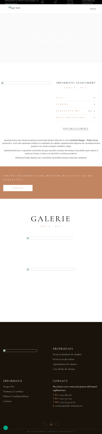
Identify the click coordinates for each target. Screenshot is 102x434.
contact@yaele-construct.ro (68, 405)
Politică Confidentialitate (16, 396)
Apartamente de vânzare (65, 364)
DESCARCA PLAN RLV (75, 128)
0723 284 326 (65, 394)
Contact (7, 401)
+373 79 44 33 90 (67, 402)
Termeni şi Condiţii (13, 391)
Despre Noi (8, 386)
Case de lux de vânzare (64, 369)
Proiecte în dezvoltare (64, 359)
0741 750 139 (65, 398)
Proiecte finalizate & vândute (67, 354)
